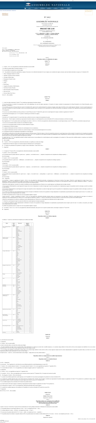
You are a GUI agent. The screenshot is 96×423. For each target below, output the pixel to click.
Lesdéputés (29, 8)
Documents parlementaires (7, 10)
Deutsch (28, 0)
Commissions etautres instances (42, 8)
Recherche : (62, 0)
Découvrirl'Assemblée (61, 8)
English (25, 0)
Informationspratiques (68, 8)
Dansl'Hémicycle (35, 8)
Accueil (1, 10)
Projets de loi (14, 10)
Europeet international (55, 8)
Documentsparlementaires (49, 8)
